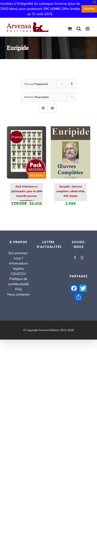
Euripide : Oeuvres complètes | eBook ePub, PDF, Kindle (70, 191)
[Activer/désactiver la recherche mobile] (78, 28)
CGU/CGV (18, 273)
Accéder (89, 9)
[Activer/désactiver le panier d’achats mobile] (69, 28)
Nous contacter (18, 294)
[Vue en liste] (52, 108)
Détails (29, 156)
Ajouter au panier (26, 151)
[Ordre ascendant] (71, 84)
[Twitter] (82, 257)
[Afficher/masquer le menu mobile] (87, 28)
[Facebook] (75, 257)
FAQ (18, 289)
